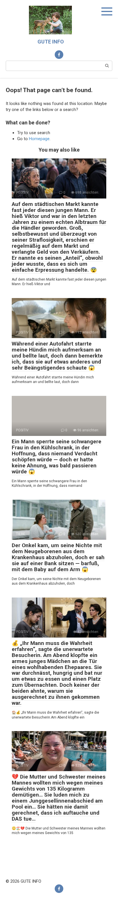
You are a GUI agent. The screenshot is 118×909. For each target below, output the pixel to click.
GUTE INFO (51, 42)
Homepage (39, 138)
